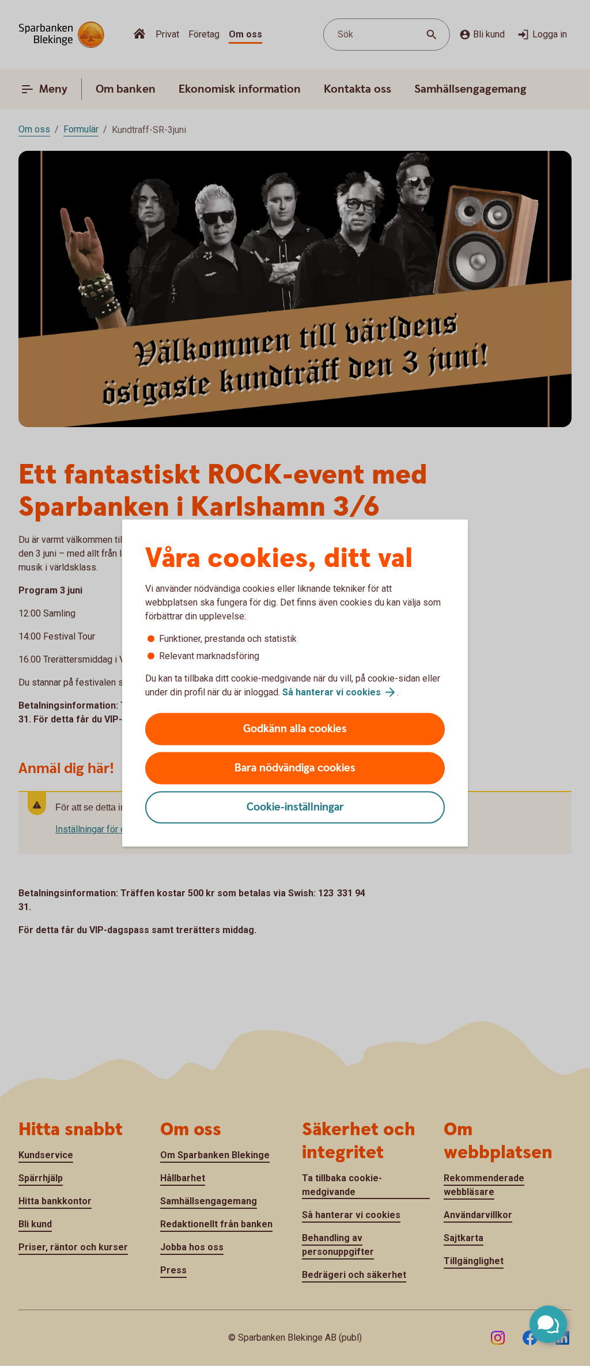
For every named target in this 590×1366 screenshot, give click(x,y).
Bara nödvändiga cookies (295, 768)
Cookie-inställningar (295, 807)
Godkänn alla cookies (295, 729)
